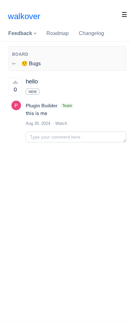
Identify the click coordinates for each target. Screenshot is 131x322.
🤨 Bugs (30, 63)
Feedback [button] (20, 33)
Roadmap (57, 33)
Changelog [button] (91, 33)
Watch (61, 123)
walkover (24, 16)
